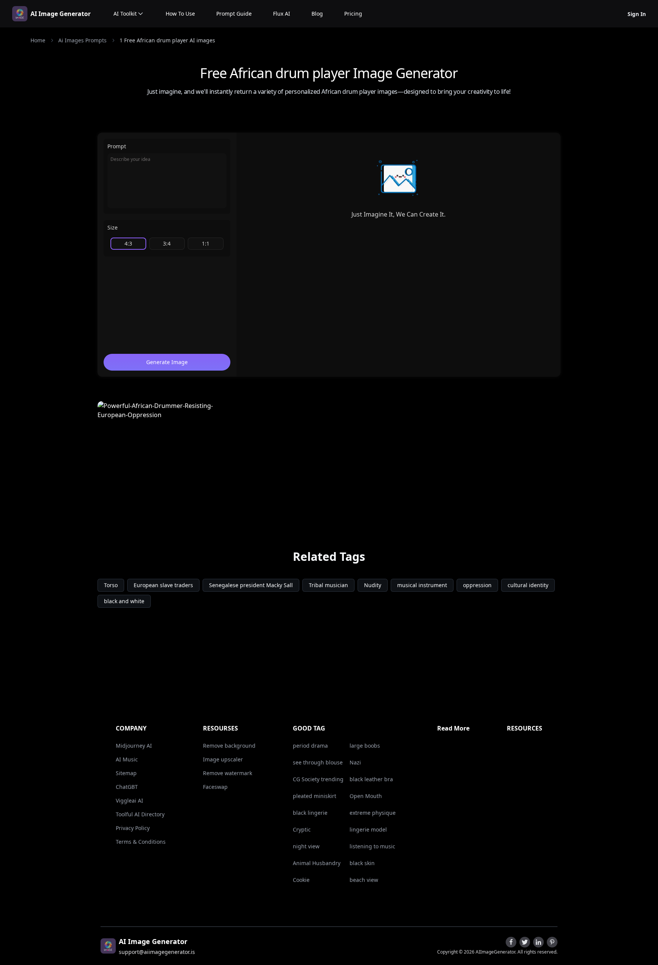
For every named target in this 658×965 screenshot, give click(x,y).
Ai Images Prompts (82, 40)
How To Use (180, 13)
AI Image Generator (60, 14)
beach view (364, 879)
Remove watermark (227, 773)
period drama (310, 745)
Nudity (372, 585)
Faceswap (215, 786)
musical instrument (422, 585)
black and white (124, 601)
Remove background (229, 745)
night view (306, 846)
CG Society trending (318, 779)
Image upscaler (223, 759)
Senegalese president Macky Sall (251, 585)
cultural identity (528, 585)
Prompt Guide (234, 13)
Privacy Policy (133, 828)
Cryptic (302, 829)
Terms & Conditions (141, 841)
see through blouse (318, 762)
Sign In (637, 14)
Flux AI (281, 13)
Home (37, 40)
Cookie (301, 879)
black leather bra (371, 779)
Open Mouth (366, 796)
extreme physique (373, 812)
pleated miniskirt (314, 796)
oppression (477, 585)
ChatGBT (127, 786)
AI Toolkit (125, 13)
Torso (111, 585)
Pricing (353, 13)
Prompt (116, 146)
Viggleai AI (129, 800)
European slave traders (163, 585)
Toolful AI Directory (140, 814)
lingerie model (368, 829)
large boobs (365, 745)
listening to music (372, 846)
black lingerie (310, 812)
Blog (317, 13)
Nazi (355, 762)
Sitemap (126, 773)
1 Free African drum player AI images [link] (167, 40)
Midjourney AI (134, 745)
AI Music (127, 759)
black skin (362, 863)
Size (112, 227)
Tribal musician (328, 585)
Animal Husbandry (316, 863)
